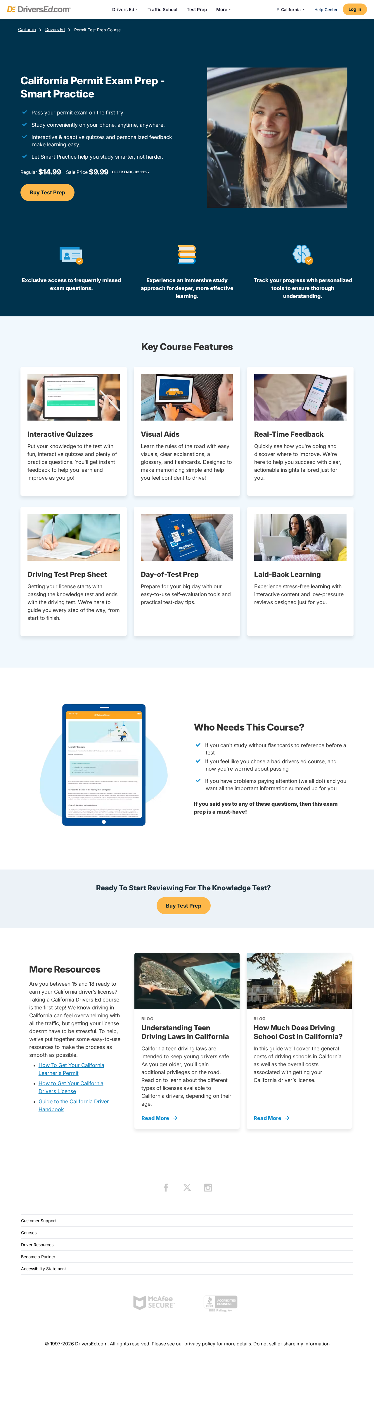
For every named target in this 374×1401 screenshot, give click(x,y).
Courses (29, 1232)
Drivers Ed (123, 9)
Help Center (325, 9)
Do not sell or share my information (291, 1344)
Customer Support (38, 1220)
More (221, 9)
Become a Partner (38, 1256)
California (27, 29)
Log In (355, 9)
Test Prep (197, 9)
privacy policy (199, 1344)
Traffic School (162, 9)
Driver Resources (37, 1244)
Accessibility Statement (43, 1268)
